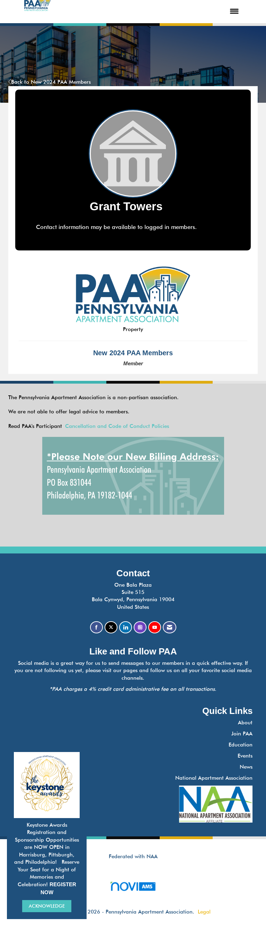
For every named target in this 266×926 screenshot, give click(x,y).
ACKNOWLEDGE (47, 906)
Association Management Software (133, 895)
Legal (204, 912)
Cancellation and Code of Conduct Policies (117, 426)
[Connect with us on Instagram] (140, 627)
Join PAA (241, 734)
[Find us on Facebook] (96, 627)
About (245, 722)
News (246, 767)
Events (245, 756)
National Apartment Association (213, 778)
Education (240, 745)
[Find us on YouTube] (154, 627)
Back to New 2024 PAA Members (51, 82)
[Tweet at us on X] (111, 627)
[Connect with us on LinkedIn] (125, 627)
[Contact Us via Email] (169, 627)
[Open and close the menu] (151, 11)
